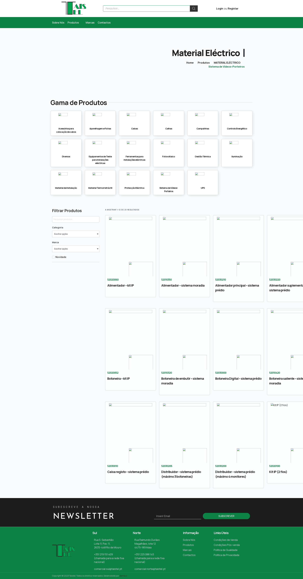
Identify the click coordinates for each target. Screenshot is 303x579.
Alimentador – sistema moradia (183, 285)
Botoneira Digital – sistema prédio (238, 378)
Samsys (123, 575)
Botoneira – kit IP (118, 378)
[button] (75, 22)
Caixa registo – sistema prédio (128, 472)
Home (190, 62)
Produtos (204, 62)
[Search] (194, 8)
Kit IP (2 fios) (278, 472)
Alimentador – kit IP (120, 285)
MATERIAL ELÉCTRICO (227, 62)
